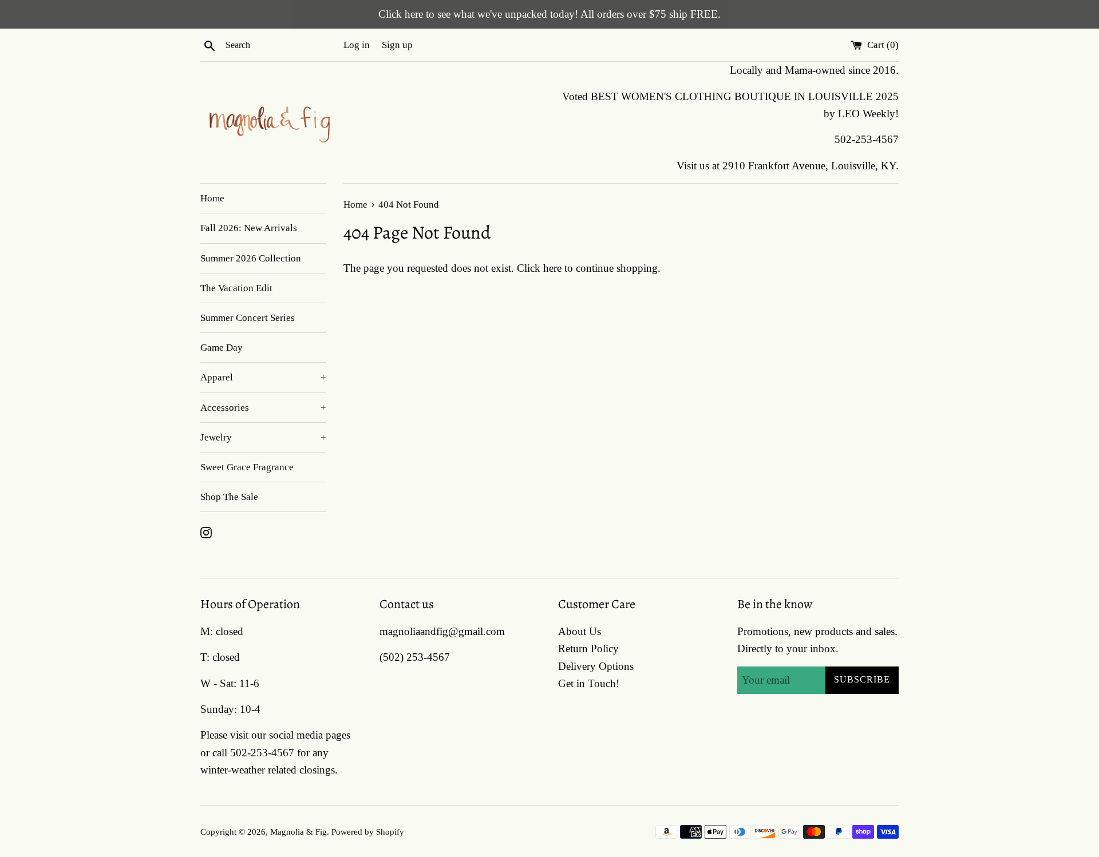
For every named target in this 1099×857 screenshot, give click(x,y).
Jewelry (263, 437)
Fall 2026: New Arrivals (248, 228)
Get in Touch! (588, 683)
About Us (579, 631)
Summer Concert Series (247, 317)
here (552, 268)
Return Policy (588, 648)
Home (212, 198)
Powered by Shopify (367, 831)
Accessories (263, 407)
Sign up (397, 44)
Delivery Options (596, 666)
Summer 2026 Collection (250, 258)
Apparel (263, 377)
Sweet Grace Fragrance (247, 467)
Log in (356, 44)
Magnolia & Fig (298, 831)
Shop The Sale (229, 496)
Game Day (221, 347)
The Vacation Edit (236, 288)
